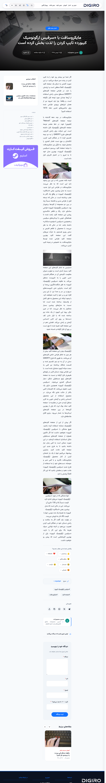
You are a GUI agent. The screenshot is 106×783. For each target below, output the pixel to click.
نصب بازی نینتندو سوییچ (26, 134)
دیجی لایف (59, 5)
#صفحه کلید (66, 595)
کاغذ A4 (30, 125)
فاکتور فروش (29, 138)
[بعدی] (45, 727)
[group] (57, 745)
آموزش (65, 5)
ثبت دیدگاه (59, 714)
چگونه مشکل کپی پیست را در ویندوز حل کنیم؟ (28, 85)
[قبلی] (49, 727)
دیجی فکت (52, 5)
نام (66, 679)
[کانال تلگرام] (20, 5)
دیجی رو (74, 5)
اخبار (69, 5)
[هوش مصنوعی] (27, 5)
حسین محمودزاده (73, 52)
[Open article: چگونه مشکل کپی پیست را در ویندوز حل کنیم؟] (9, 86)
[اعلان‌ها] (23, 5)
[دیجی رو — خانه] (91, 5)
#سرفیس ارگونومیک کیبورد (62, 589)
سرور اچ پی (29, 127)
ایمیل (66, 690)
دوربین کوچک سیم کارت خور (25, 123)
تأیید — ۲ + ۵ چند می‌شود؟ (59, 702)
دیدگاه (65, 657)
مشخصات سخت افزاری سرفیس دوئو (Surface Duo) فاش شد (26, 97)
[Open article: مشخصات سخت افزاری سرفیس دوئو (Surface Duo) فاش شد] (9, 98)
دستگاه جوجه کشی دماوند (26, 130)
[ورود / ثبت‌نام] (12, 5)
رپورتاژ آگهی (45, 5)
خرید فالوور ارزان (28, 121)
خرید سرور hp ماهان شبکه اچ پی (24, 132)
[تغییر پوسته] (16, 5)
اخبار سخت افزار (52, 28)
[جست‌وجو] (31, 5)
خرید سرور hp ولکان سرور (26, 116)
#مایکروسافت (53, 595)
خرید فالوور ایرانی (28, 119)
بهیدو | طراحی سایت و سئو (26, 136)
